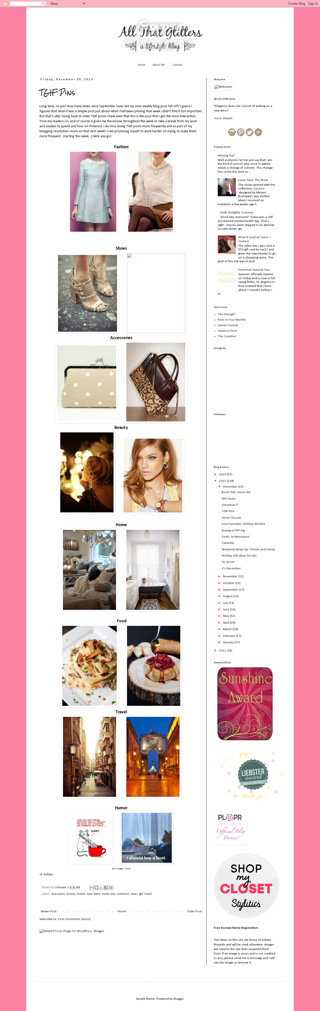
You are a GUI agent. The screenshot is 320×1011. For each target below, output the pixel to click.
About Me (158, 64)
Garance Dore (227, 330)
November (230, 576)
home (97, 894)
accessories (58, 894)
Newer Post (48, 911)
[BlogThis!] (96, 887)
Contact (177, 64)
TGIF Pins (228, 511)
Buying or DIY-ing (233, 530)
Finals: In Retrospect (236, 536)
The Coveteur (227, 336)
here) (127, 868)
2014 (223, 474)
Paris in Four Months (232, 319)
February (229, 636)
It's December (231, 568)
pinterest (123, 894)
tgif (141, 894)
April (226, 622)
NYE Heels (229, 498)
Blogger (179, 999)
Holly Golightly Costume (237, 212)
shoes (134, 894)
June (226, 609)
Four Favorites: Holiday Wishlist (243, 524)
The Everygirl (226, 314)
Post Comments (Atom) (74, 919)
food (89, 894)
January (228, 642)
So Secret (228, 562)
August (228, 596)
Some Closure (231, 517)
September (231, 589)
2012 (223, 650)
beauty (70, 894)
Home (141, 64)
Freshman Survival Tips (254, 269)
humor (105, 894)
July (226, 603)
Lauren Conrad (228, 325)
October (229, 583)
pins (113, 894)
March (227, 629)
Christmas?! (230, 505)
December (230, 486)
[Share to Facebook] (106, 887)
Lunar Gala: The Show (253, 180)
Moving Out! (226, 155)
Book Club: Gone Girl (236, 492)
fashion (81, 894)
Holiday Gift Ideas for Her (239, 555)
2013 (223, 481)
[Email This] (91, 887)
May (226, 616)
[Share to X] (101, 887)
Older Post (194, 911)
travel (148, 894)
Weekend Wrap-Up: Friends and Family (248, 549)
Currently (228, 543)
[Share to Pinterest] (110, 887)
